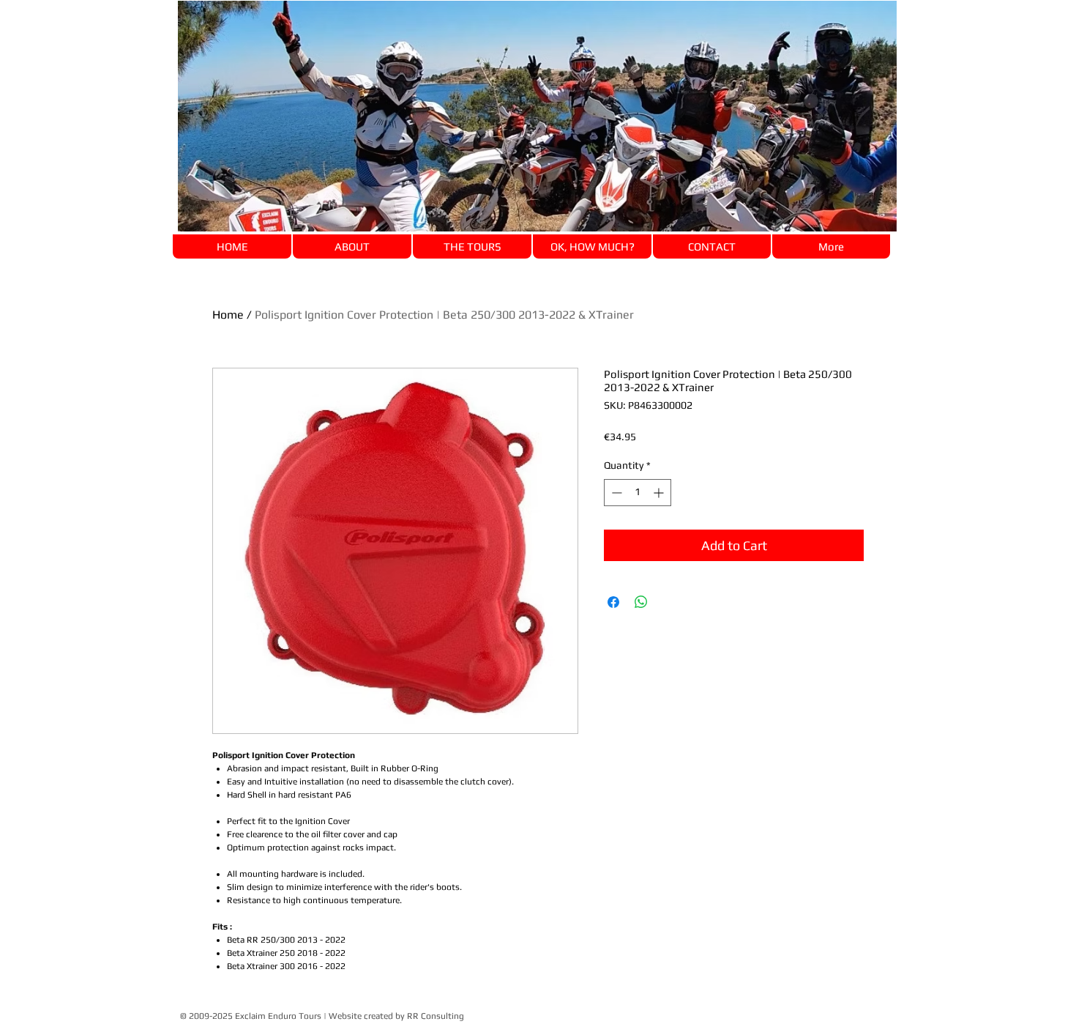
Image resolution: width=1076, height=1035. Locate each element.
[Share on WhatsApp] (641, 602)
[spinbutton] (637, 492)
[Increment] (660, 492)
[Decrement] (615, 492)
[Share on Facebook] (613, 602)
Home (228, 315)
